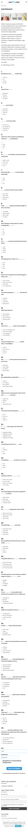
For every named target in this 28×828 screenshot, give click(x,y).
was (4, 178)
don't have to (6, 349)
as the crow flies (7, 617)
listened (5, 599)
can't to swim (6, 280)
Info (23, 826)
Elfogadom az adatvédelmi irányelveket (12, 761)
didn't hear (5, 499)
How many (5, 194)
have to (5, 351)
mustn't (5, 347)
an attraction (6, 682)
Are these (5, 111)
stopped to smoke (7, 434)
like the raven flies (7, 615)
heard (4, 631)
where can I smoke (7, 479)
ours (4, 233)
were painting (6, 700)
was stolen (5, 530)
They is (4, 81)
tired (4, 550)
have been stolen (7, 529)
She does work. (6, 319)
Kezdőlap (4, 5)
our (3, 148)
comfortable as (7, 333)
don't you (5, 416)
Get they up (6, 125)
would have (5, 516)
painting (5, 702)
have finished (6, 668)
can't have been (7, 650)
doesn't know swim (7, 282)
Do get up (5, 130)
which (4, 465)
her (3, 266)
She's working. (6, 314)
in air (4, 619)
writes (4, 249)
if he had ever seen (7, 566)
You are (5, 83)
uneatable (5, 583)
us (3, 229)
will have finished (7, 665)
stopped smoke (7, 436)
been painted (6, 704)
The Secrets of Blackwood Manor (9, 818)
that (4, 464)
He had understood (7, 741)
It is (3, 79)
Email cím (4, 754)
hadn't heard (6, 497)
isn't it (4, 414)
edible (4, 582)
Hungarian (5, 93)
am (3, 448)
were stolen (6, 534)
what (4, 467)
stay (4, 402)
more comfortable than (9, 330)
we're (4, 144)
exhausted (5, 546)
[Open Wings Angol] (14, 2)
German (5, 95)
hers (4, 264)
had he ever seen (7, 562)
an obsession (6, 686)
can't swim (5, 284)
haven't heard (6, 501)
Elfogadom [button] (18, 826)
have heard (5, 629)
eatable (5, 580)
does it (4, 418)
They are (5, 77)
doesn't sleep (6, 213)
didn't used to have (7, 515)
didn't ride (5, 365)
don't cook (5, 162)
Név (2, 748)
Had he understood (7, 743)
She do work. (6, 316)
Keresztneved (4, 794)
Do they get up (6, 126)
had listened (6, 598)
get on (4, 723)
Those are (5, 109)
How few (5, 199)
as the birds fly (6, 613)
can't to (5, 353)
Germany (5, 97)
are (3, 183)
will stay (5, 400)
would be (5, 450)
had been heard (7, 502)
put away (5, 721)
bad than (5, 298)
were (4, 179)
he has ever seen (7, 564)
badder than (6, 303)
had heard (5, 633)
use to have (6, 518)
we (3, 231)
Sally (4, 262)
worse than (5, 302)
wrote (4, 252)
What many (6, 197)
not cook (5, 164)
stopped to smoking (8, 437)
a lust (4, 688)
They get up (6, 128)
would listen (6, 601)
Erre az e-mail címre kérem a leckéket (10, 799)
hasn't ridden (6, 370)
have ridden (6, 367)
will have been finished (8, 670)
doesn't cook (6, 160)
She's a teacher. (7, 317)
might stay (5, 399)
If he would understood (8, 738)
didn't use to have (7, 513)
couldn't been (6, 652)
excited (4, 552)
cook (4, 165)
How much (5, 195)
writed (4, 250)
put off (4, 718)
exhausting (5, 548)
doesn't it (5, 420)
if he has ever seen (7, 567)
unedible (5, 585)
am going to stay (7, 404)
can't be (5, 649)
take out (5, 720)
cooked (4, 381)
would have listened (8, 603)
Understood (6, 739)
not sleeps (5, 211)
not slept (5, 217)
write (4, 247)
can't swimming (7, 286)
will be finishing (6, 666)
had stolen (5, 532)
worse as (5, 300)
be (3, 451)
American (5, 98)
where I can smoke (7, 483)
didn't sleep (5, 215)
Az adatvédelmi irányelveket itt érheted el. (14, 773)
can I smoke (6, 485)
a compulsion (6, 684)
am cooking (6, 383)
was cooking (6, 384)
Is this (4, 114)
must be (5, 647)
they (4, 146)
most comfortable (7, 331)
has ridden (5, 369)
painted (5, 705)
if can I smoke (6, 481)
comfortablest (6, 335)
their (4, 268)
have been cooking (7, 386)
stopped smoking (7, 432)
